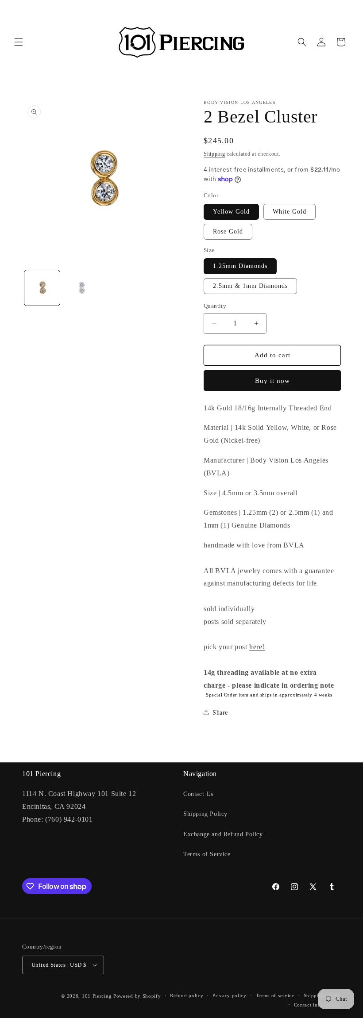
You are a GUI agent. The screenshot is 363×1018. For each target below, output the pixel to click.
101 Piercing (97, 996)
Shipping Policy (205, 814)
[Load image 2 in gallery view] (82, 288)
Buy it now (272, 380)
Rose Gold (228, 231)
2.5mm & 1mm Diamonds (250, 286)
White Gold (289, 211)
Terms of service (275, 995)
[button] (18, 42)
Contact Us (198, 794)
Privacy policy (229, 995)
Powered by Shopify (137, 996)
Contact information (317, 1004)
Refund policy (186, 995)
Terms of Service (207, 854)
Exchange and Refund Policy (223, 834)
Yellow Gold (231, 211)
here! (257, 647)
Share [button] (220, 712)
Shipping (214, 154)
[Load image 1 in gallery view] (42, 288)
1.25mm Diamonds (240, 266)
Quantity (215, 305)
